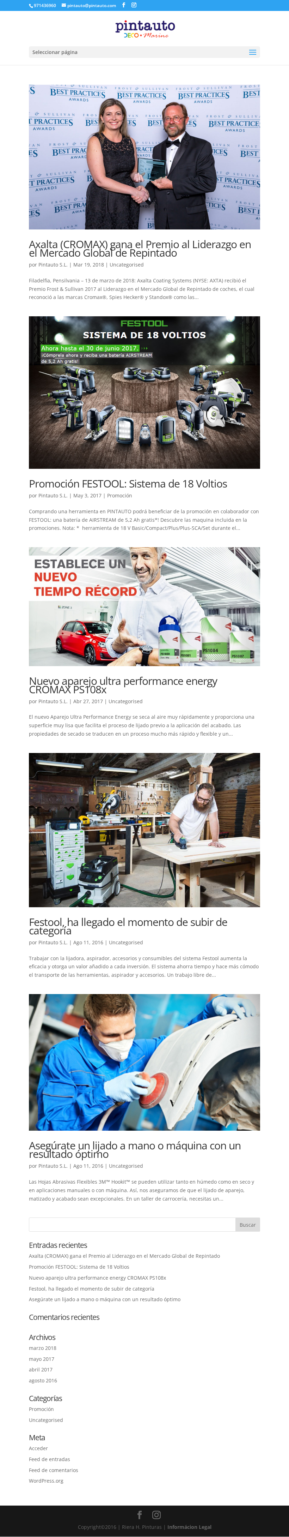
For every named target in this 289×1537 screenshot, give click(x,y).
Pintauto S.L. (53, 264)
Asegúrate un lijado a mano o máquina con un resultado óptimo (135, 1149)
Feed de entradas (49, 1459)
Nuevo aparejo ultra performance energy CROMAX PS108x (123, 685)
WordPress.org (46, 1480)
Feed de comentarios (53, 1470)
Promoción (119, 495)
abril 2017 (41, 1369)
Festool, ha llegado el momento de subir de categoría (128, 926)
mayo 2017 (41, 1359)
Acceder (38, 1448)
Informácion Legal (189, 1527)
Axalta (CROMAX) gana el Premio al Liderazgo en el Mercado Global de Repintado (140, 248)
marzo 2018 (42, 1348)
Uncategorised (127, 264)
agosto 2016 (43, 1380)
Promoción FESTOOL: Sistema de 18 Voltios (128, 483)
